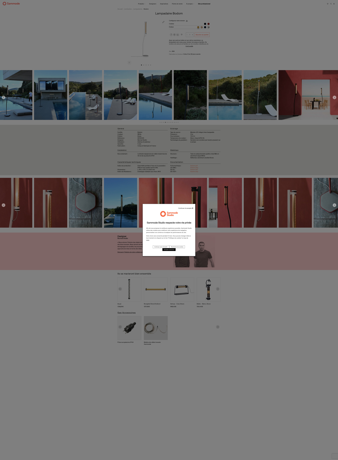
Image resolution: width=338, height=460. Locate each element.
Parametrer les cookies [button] (177, 247)
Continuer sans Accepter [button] (161, 247)
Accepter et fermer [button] (169, 249)
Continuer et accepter (185, 208)
